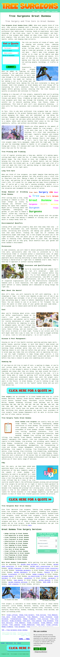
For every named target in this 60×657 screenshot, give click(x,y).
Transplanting (15, 619)
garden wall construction (40, 566)
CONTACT (48, 11)
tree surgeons (50, 570)
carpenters (28, 578)
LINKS (37, 11)
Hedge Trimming (29, 619)
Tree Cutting (41, 615)
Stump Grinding (15, 621)
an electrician (34, 576)
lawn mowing (18, 580)
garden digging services (17, 582)
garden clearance (14, 568)
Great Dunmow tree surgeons (26, 421)
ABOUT (42, 11)
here (29, 525)
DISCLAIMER (55, 11)
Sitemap (3, 643)
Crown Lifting (12, 615)
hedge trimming (38, 574)
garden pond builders (29, 564)
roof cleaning (13, 584)
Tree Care (6, 617)
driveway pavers (8, 576)
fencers (47, 572)
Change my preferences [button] (41, 651)
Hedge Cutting (9, 643)
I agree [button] (36, 648)
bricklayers (12, 574)
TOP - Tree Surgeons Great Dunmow (14, 630)
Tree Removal (53, 615)
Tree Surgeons (48, 621)
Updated (19, 643)
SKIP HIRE (47, 582)
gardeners (52, 578)
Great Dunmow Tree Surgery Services (21, 529)
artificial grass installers (47, 568)
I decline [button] (43, 648)
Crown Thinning (46, 617)
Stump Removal (46, 623)
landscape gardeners (23, 570)
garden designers (21, 572)
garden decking (44, 580)
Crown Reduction (18, 617)
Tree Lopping (36, 621)
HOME (33, 11)
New (15, 643)
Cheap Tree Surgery (26, 615)
